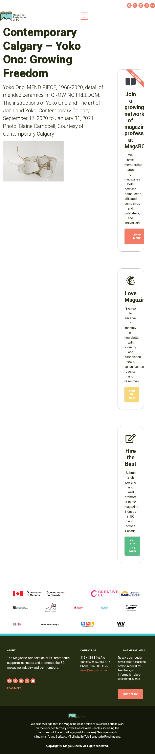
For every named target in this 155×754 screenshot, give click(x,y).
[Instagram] (146, 5)
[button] (84, 16)
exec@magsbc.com (93, 670)
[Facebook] (129, 5)
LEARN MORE (137, 236)
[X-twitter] (135, 5)
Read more (14, 688)
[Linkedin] (140, 5)
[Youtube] (152, 5)
